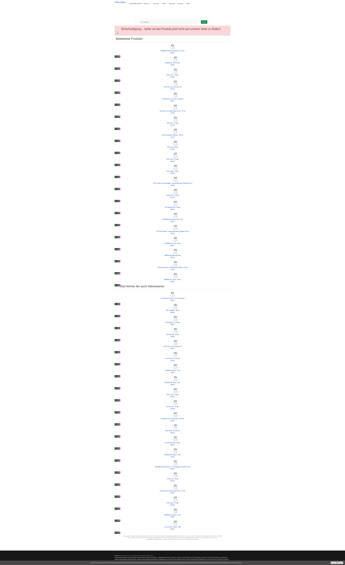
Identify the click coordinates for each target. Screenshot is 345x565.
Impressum (128, 555)
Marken (164, 3)
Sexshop (121, 555)
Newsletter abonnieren (147, 555)
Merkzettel (172, 3)
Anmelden (180, 3)
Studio (188, 3)
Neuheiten (156, 3)
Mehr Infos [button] (239, 562)
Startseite (146, 3)
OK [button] (337, 562)
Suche (204, 22)
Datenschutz (136, 555)
